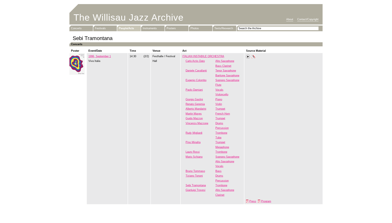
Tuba (218, 137)
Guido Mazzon (194, 118)
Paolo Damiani (194, 89)
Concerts (76, 28)
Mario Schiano (194, 156)
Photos (194, 28)
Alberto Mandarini (196, 108)
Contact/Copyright (307, 19)
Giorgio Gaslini (194, 99)
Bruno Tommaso (195, 171)
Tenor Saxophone (225, 70)
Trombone (221, 132)
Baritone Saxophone (227, 75)
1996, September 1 (99, 56)
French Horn (222, 113)
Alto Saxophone (224, 60)
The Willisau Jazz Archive (129, 17)
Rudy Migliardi (194, 132)
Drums (219, 123)
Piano (218, 99)
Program (266, 201)
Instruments (150, 28)
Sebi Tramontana (196, 185)
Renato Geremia (195, 104)
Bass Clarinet (223, 65)
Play (248, 57)
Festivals (100, 28)
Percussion (222, 127)
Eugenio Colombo (196, 80)
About (289, 19)
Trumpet (220, 108)
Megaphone (222, 147)
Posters (171, 28)
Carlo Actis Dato (195, 60)
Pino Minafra (193, 142)
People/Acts (126, 28)
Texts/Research (223, 28)
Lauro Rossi (193, 151)
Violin (218, 104)
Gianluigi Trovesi (195, 190)
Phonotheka (253, 57)
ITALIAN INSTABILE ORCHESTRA (203, 56)
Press (252, 201)
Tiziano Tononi (194, 175)
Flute (218, 84)
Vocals (219, 89)
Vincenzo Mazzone (197, 123)
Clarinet (219, 194)
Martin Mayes (194, 113)
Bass (218, 171)
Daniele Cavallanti (196, 70)
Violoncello (221, 94)
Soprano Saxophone (227, 80)
